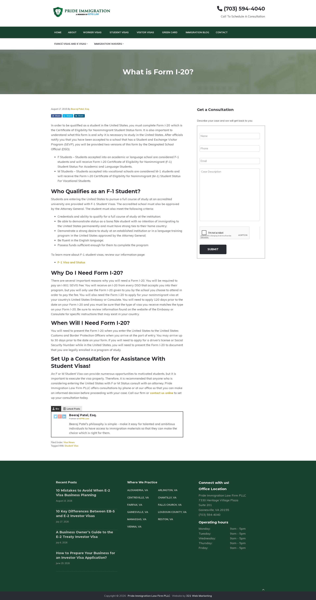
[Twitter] (56, 417)
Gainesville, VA (137, 512)
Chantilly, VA (167, 497)
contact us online (161, 393)
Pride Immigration (82, 12)
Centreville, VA (138, 497)
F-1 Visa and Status (71, 262)
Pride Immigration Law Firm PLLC (149, 595)
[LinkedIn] (64, 417)
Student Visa (71, 445)
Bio (57, 408)
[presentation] (225, 233)
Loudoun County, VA (172, 512)
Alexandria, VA (137, 490)
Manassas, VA (136, 519)
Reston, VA (165, 519)
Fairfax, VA (134, 504)
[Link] (263, 590)
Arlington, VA (167, 490)
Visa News (69, 442)
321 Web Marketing (199, 595)
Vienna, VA (134, 526)
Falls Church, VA (170, 504)
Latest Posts (73, 408)
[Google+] (60, 417)
